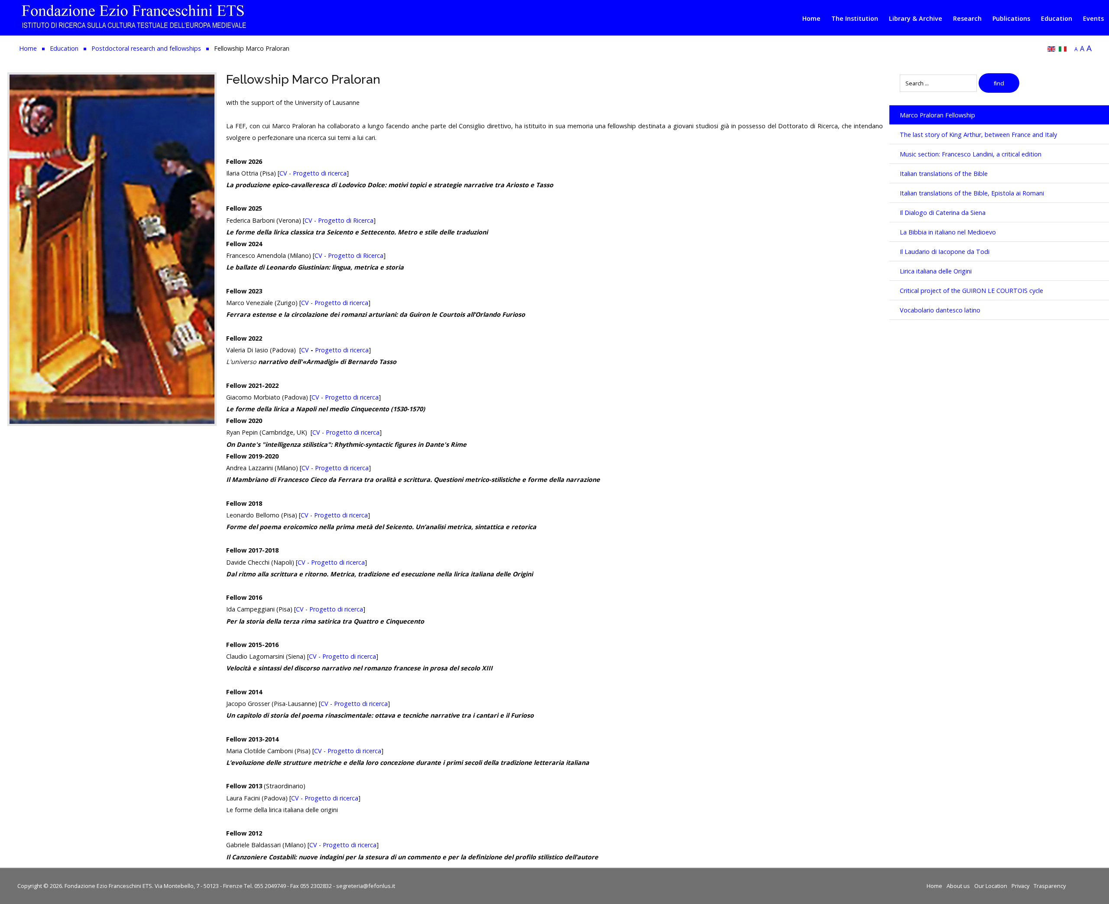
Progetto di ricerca (320, 173)
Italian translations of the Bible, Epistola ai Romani (972, 193)
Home (811, 18)
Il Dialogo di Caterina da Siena (943, 212)
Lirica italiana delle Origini (936, 271)
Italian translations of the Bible (944, 173)
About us (958, 886)
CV (283, 173)
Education (1056, 18)
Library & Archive (915, 18)
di (344, 350)
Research (967, 18)
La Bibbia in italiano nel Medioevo (948, 232)
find (999, 83)
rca (364, 350)
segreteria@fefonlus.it (365, 886)
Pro (320, 350)
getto (333, 350)
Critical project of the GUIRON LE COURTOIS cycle (971, 290)
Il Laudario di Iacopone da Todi (944, 251)
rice (354, 350)
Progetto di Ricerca (345, 220)
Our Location (990, 886)
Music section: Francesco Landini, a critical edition (970, 154)
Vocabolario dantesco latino (940, 310)
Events (1093, 18)
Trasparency (1050, 886)
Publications (1011, 18)
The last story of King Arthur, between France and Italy (978, 134)
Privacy (1020, 886)
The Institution (854, 18)
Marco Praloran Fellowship (937, 115)
